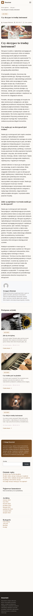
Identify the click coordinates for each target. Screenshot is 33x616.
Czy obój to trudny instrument (12, 415)
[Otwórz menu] (30, 2)
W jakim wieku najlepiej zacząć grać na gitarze (16, 478)
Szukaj (5, 461)
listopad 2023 (7, 507)
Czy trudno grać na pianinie (12, 375)
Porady (5, 527)
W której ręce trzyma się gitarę (12, 474)
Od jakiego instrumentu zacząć (12, 479)
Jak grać (4, 14)
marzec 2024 (7, 500)
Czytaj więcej (6, 348)
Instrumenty (6, 522)
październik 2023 (8, 509)
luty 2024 (5, 502)
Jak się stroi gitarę (9, 335)
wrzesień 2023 (7, 511)
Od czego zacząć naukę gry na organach (15, 481)
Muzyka (5, 525)
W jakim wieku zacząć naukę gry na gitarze (15, 476)
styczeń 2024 (7, 503)
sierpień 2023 (7, 512)
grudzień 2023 (7, 505)
